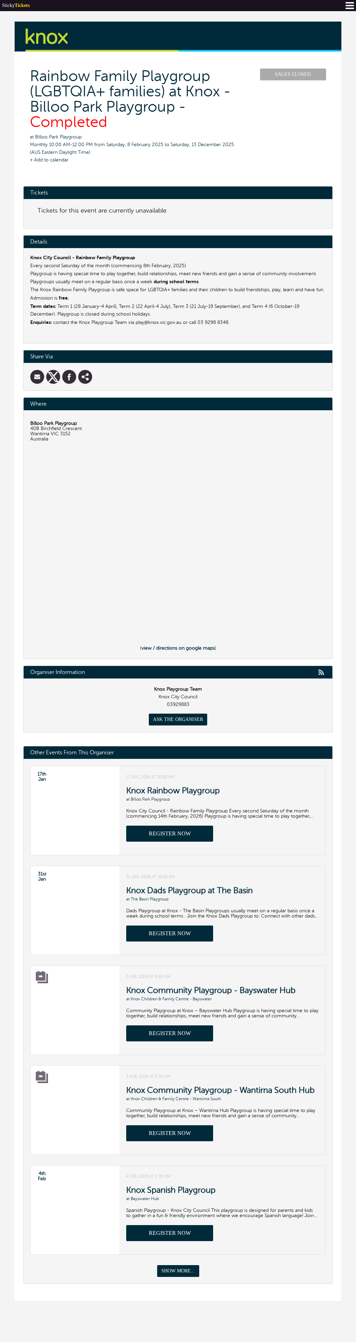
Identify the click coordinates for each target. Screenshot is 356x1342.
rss (321, 672)
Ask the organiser (178, 719)
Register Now (170, 833)
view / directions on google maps (178, 648)
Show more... (178, 1270)
